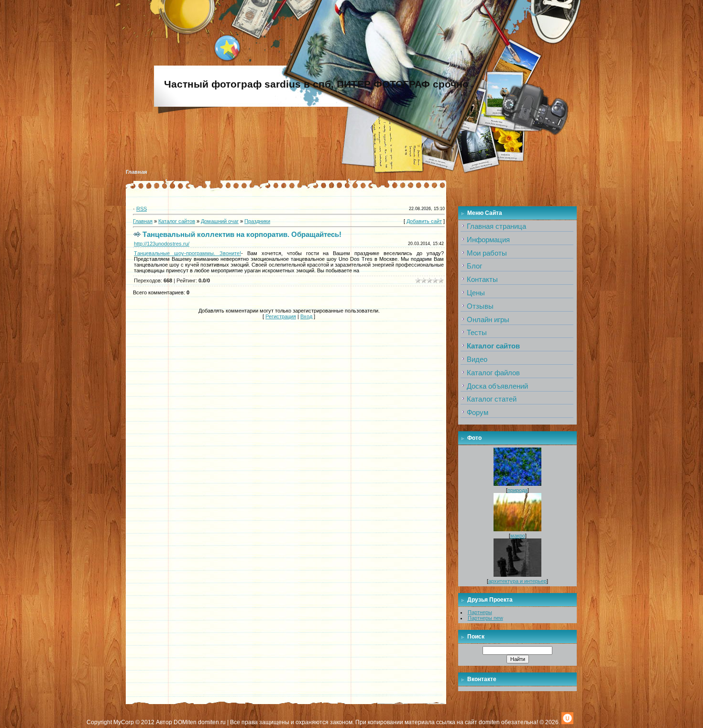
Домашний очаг (220, 221)
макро (517, 535)
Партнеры (480, 612)
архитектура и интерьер (517, 581)
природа (517, 490)
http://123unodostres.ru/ (161, 243)
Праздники (257, 221)
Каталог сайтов (176, 221)
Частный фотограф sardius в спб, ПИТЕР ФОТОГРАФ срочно (316, 84)
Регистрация (280, 316)
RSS (141, 209)
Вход (306, 316)
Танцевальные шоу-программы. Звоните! (187, 253)
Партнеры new (485, 618)
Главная (136, 172)
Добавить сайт (424, 221)
